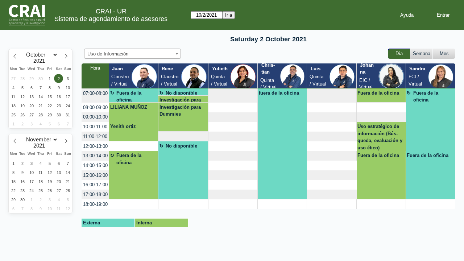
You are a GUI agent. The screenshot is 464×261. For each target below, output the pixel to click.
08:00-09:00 (95, 107)
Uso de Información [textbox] (107, 54)
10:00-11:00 (95, 126)
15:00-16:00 (95, 175)
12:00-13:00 (95, 146)
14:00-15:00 (95, 165)
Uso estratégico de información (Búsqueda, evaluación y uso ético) (379, 137)
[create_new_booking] (232, 95)
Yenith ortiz (123, 126)
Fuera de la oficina (128, 96)
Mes (444, 53)
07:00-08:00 (95, 93)
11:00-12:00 (95, 136)
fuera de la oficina (279, 93)
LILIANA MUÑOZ (128, 107)
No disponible (181, 93)
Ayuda (407, 15)
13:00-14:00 (95, 155)
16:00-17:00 (95, 184)
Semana (421, 53)
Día (399, 53)
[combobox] (132, 54)
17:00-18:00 (95, 194)
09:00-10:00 (95, 117)
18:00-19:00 (95, 204)
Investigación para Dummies (180, 100)
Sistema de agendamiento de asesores (110, 18)
